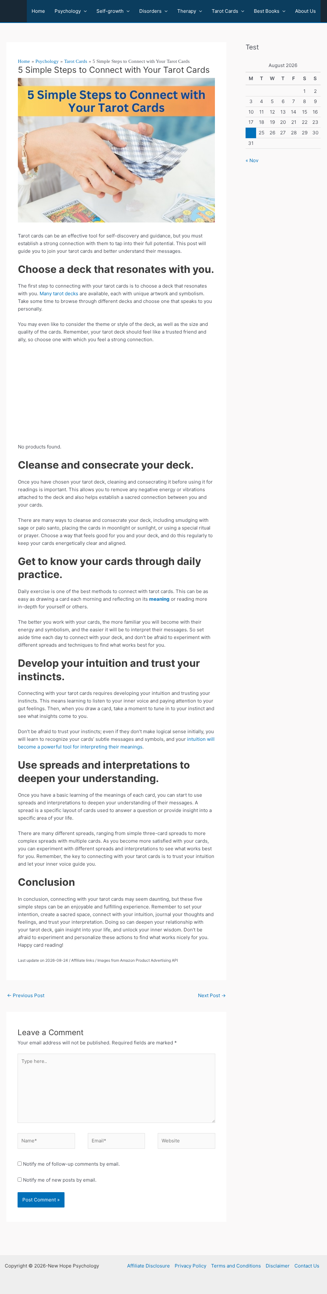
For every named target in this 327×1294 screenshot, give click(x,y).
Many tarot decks (59, 293)
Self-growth (110, 11)
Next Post (212, 995)
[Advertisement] (116, 395)
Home (38, 11)
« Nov (252, 160)
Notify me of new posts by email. (59, 1180)
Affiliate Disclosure (148, 1266)
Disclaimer (278, 1266)
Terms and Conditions (236, 1266)
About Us (305, 11)
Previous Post (25, 995)
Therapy (186, 11)
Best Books (266, 11)
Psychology (68, 11)
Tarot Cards (225, 11)
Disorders (150, 11)
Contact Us (306, 1266)
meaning (159, 599)
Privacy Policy (190, 1266)
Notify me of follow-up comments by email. (71, 1164)
